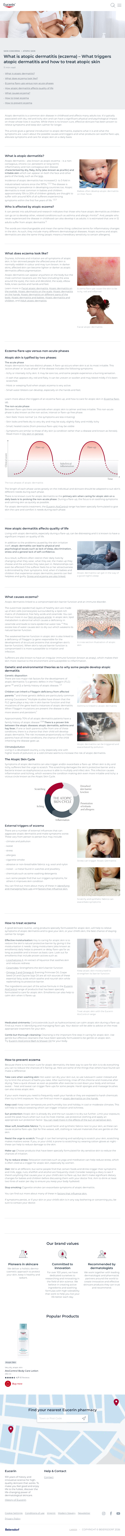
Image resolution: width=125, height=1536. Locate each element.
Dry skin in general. (33, 433)
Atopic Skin (29, 51)
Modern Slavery (66, 1513)
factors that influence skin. (53, 888)
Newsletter (84, 1513)
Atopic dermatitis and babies (27, 297)
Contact (49, 1477)
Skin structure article (40, 617)
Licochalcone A (14, 960)
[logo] (10, 5)
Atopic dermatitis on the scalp (35, 291)
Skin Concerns (12, 51)
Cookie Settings (14, 1513)
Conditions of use (35, 1513)
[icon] (84, 1418)
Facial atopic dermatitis (34, 288)
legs (40, 176)
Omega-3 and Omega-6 (20, 972)
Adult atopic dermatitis (33, 300)
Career (73, 1529)
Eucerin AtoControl (57, 506)
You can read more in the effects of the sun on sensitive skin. (78, 1119)
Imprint (51, 1513)
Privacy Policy (12, 1518)
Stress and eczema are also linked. (46, 576)
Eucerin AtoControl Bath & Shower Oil (30, 1040)
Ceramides (12, 967)
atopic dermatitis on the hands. (80, 1098)
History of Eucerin (15, 1499)
